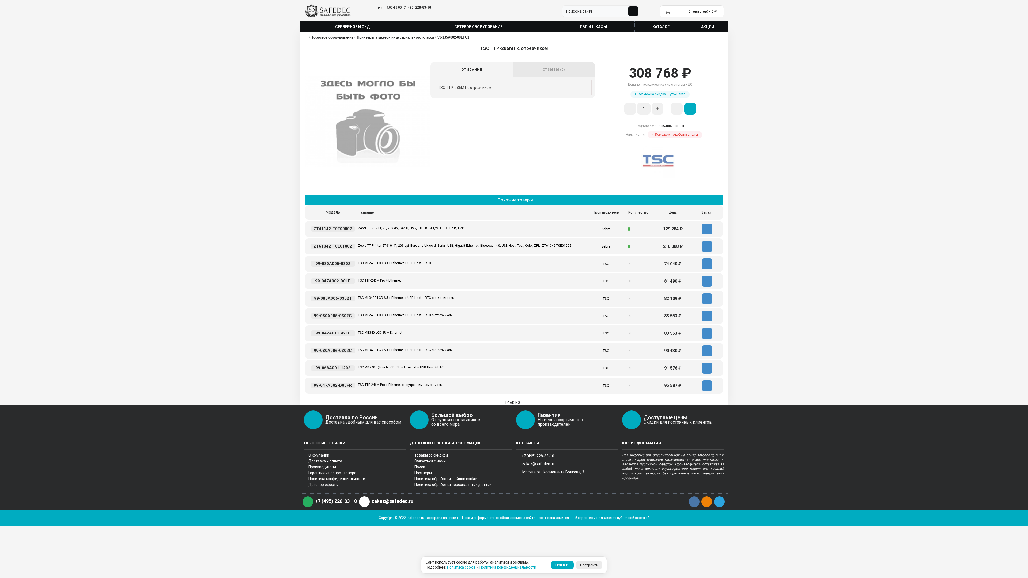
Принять (562, 565)
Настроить (589, 565)
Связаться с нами (430, 461)
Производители (322, 467)
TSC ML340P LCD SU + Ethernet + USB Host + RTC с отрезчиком (405, 350)
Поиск (419, 467)
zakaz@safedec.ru (538, 464)
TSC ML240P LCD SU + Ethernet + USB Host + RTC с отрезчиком (405, 315)
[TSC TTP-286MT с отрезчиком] (367, 121)
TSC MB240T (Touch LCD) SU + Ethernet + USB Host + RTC (401, 367)
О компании (318, 455)
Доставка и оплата (325, 461)
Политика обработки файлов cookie (445, 479)
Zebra (605, 229)
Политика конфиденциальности (336, 479)
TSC (606, 264)
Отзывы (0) (554, 69)
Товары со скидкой (431, 455)
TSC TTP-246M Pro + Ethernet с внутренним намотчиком (400, 385)
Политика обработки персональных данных (453, 484)
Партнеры (423, 473)
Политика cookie (461, 567)
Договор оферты (323, 484)
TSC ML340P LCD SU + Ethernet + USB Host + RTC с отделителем (406, 298)
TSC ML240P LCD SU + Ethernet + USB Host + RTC (394, 263)
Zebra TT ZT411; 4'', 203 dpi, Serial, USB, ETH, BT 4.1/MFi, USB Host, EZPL (412, 228)
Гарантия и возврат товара (332, 473)
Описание (471, 69)
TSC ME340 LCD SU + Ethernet (380, 332)
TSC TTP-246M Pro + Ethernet (379, 280)
